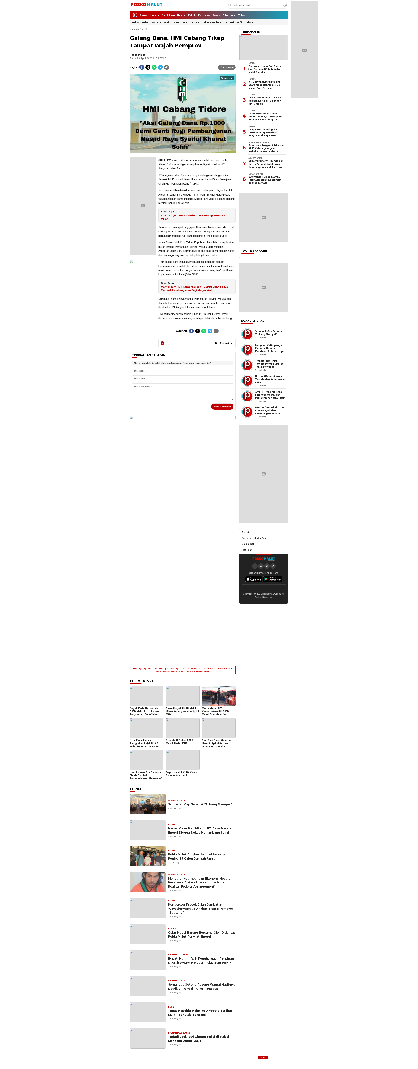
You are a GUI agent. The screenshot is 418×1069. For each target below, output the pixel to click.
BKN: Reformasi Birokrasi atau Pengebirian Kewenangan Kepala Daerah (270, 412)
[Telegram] (160, 67)
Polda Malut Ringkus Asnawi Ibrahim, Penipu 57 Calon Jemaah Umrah (196, 856)
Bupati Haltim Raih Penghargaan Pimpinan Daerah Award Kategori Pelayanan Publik (201, 960)
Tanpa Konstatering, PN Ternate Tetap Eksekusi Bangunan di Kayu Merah (263, 132)
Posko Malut (137, 54)
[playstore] (272, 579)
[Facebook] (141, 67)
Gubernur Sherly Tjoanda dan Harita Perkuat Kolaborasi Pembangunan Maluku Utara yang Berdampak (265, 165)
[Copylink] (166, 67)
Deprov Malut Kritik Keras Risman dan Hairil (181, 774)
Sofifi (144, 29)
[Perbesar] (183, 151)
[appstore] (253, 579)
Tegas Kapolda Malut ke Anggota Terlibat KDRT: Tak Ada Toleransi (200, 1013)
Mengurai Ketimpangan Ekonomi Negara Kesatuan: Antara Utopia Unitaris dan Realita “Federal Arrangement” (199, 883)
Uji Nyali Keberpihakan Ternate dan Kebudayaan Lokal (270, 379)
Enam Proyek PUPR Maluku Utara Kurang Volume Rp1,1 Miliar (196, 217)
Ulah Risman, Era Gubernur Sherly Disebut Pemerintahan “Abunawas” (146, 775)
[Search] (285, 5)
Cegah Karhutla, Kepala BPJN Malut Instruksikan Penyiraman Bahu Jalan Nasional (144, 713)
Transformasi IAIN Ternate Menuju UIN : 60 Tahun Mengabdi (269, 363)
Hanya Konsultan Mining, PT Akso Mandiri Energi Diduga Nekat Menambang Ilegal (200, 830)
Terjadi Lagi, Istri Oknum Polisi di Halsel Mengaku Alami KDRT (198, 1039)
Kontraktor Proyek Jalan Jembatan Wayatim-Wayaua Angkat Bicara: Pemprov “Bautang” (200, 909)
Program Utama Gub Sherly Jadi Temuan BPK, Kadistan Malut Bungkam (264, 69)
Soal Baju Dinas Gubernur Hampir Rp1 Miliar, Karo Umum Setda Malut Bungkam (217, 745)
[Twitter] (147, 67)
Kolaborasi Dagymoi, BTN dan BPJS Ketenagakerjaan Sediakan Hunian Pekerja (266, 148)
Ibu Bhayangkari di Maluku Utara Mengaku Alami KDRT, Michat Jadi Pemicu (265, 84)
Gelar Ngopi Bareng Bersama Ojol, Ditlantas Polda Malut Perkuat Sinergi (201, 934)
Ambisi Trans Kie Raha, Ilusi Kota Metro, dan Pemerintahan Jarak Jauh (270, 395)
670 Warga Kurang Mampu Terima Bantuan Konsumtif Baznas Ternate (264, 180)
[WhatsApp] (154, 67)
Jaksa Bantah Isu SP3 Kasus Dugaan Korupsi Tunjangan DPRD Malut (264, 100)
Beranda (134, 29)
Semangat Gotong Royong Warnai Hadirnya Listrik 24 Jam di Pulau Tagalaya (201, 986)
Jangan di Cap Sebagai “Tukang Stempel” (200, 804)
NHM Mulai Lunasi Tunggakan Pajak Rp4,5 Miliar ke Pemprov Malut (144, 743)
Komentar (228, 67)
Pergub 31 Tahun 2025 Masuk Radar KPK (179, 742)
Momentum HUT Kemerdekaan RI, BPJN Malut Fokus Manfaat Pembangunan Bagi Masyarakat (194, 288)
